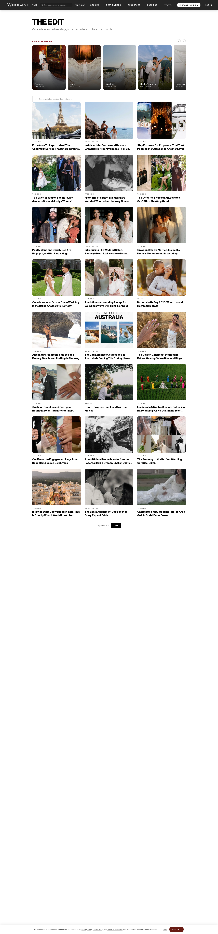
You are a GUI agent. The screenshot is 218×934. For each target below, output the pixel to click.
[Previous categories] (179, 41)
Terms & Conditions (114, 929)
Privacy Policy (86, 929)
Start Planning (190, 5)
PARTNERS (80, 5)
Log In (209, 5)
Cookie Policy (98, 929)
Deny (165, 929)
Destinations (113, 5)
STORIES (94, 5)
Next (116, 525)
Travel (168, 5)
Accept (176, 929)
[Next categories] (184, 41)
